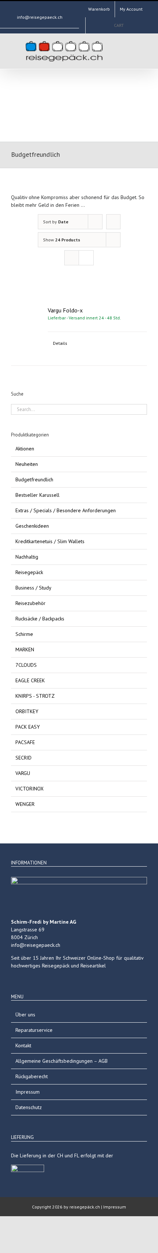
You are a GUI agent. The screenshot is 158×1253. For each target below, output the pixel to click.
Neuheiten (26, 464)
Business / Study (33, 587)
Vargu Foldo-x (65, 310)
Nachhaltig (26, 556)
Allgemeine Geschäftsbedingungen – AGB (61, 1061)
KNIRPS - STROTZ (35, 696)
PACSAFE (25, 742)
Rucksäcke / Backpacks (39, 618)
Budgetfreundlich (34, 479)
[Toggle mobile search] (116, 50)
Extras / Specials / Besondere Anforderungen (65, 510)
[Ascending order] (113, 221)
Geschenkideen (32, 526)
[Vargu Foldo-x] (26, 321)
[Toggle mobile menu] (129, 50)
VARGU (22, 773)
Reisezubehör (30, 603)
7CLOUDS (26, 665)
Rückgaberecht (31, 1076)
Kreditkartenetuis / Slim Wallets (50, 541)
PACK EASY (27, 726)
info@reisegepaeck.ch (39, 17)
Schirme (24, 634)
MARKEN (24, 649)
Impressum (27, 1092)
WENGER (25, 804)
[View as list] (86, 258)
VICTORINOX (29, 788)
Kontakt (23, 1045)
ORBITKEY (26, 711)
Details (60, 343)
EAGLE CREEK (30, 680)
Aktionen (24, 448)
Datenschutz (28, 1107)
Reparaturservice (34, 1030)
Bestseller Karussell (37, 495)
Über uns (25, 1014)
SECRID (23, 757)
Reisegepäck (29, 572)
